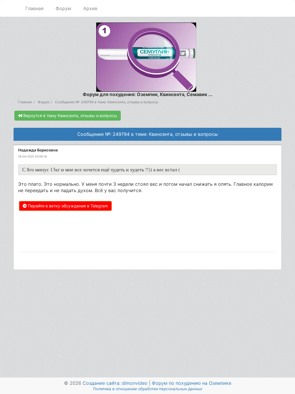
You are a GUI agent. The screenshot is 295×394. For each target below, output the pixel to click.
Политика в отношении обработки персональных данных (147, 389)
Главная (34, 8)
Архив (90, 8)
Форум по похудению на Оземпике (191, 383)
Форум (63, 8)
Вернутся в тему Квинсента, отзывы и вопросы (69, 115)
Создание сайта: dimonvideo (115, 383)
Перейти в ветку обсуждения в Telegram (67, 205)
